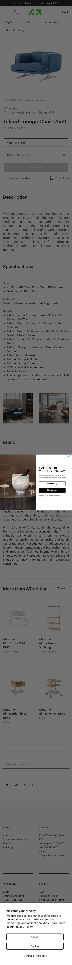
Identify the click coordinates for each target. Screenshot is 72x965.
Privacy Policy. (24, 926)
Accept (35, 936)
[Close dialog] (69, 456)
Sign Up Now (52, 490)
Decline (35, 946)
